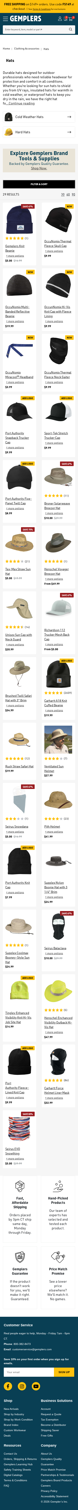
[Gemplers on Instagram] (22, 1386)
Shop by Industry (14, 1414)
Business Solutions (57, 1401)
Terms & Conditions (42, 9)
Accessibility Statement (54, 1496)
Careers (46, 1485)
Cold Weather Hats (29, 117)
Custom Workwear (15, 1430)
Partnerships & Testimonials (57, 1474)
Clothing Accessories (26, 48)
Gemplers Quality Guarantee (51, 1461)
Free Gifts (47, 1435)
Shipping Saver (50, 1430)
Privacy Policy (49, 1490)
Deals (7, 1435)
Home (6, 48)
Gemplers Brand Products (56, 1480)
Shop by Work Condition (18, 1419)
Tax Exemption (49, 1419)
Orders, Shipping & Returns (20, 1458)
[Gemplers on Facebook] (8, 1386)
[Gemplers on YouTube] (36, 1386)
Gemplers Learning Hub (18, 1464)
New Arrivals (11, 1408)
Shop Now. (39, 168)
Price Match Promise (53, 1469)
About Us (46, 1453)
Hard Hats (22, 132)
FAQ (6, 1485)
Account (46, 1408)
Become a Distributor (53, 1424)
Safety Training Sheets (17, 1469)
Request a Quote (51, 1414)
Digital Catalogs (13, 1474)
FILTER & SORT (39, 184)
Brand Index (11, 1424)
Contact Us (10, 1453)
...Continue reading (20, 103)
